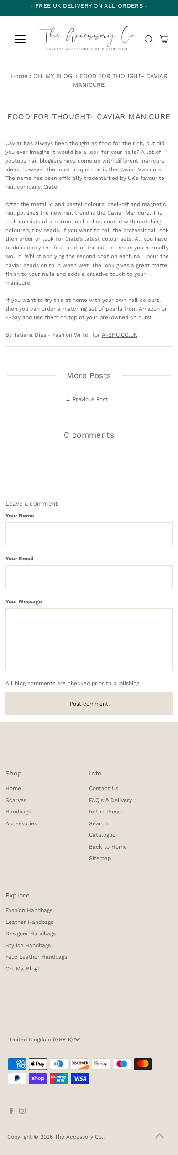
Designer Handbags (30, 933)
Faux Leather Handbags (36, 957)
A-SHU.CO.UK (119, 335)
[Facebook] (11, 1112)
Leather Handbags (29, 922)
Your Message (23, 601)
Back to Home (108, 847)
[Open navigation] (20, 39)
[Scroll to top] (160, 1137)
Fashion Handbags (28, 910)
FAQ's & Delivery (110, 800)
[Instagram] (22, 1112)
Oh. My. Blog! (22, 968)
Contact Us (103, 788)
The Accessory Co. (79, 1137)
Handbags (18, 811)
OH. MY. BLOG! (53, 76)
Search (98, 823)
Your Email (19, 558)
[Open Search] (149, 39)
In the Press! (105, 811)
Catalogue (102, 835)
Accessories (21, 823)
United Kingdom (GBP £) (42, 1039)
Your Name (19, 515)
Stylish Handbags (28, 945)
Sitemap (100, 858)
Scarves (15, 800)
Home (19, 76)
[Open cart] (164, 39)
